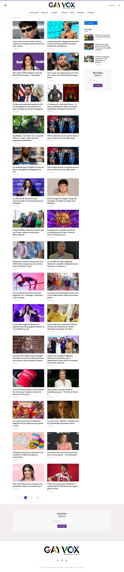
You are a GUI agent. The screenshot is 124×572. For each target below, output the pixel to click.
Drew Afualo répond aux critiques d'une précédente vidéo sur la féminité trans (28, 485)
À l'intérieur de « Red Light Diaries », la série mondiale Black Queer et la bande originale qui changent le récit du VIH (62, 106)
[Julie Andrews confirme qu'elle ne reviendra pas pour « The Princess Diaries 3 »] (63, 378)
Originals (81, 12)
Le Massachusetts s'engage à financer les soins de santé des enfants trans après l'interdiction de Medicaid (63, 43)
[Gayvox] (62, 5)
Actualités (34, 12)
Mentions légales (69, 567)
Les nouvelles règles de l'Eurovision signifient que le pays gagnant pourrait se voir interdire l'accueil (28, 326)
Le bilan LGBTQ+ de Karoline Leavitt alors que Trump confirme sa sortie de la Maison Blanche (28, 232)
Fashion (65, 12)
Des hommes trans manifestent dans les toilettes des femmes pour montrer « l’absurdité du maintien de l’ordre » (62, 326)
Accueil (14, 17)
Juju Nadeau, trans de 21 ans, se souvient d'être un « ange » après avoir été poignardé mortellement (28, 138)
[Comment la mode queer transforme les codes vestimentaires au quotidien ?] (89, 59)
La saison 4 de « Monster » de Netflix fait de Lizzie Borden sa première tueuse (63, 422)
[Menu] (5, 5)
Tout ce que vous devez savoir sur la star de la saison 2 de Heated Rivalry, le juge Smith (62, 75)
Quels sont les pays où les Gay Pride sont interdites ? (103, 36)
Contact (112, 5)
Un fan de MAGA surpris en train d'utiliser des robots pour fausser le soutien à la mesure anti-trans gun (28, 392)
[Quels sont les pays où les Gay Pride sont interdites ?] (89, 37)
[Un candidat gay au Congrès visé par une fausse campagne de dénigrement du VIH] (28, 156)
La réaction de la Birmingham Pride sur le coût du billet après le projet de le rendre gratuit (62, 295)
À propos (90, 12)
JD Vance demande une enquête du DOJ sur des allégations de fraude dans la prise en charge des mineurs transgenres (28, 106)
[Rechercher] (119, 5)
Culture (54, 12)
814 (38, 497)
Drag (72, 12)
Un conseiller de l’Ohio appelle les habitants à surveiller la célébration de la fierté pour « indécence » (62, 264)
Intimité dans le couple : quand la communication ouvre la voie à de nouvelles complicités (103, 47)
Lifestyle (44, 12)
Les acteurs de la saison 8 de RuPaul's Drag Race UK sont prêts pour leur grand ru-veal (28, 423)
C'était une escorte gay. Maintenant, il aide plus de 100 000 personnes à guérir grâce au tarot (62, 486)
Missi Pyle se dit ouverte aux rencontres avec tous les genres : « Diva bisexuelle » (62, 453)
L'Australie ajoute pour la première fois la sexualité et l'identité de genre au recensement (28, 454)
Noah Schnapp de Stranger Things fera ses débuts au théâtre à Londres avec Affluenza (62, 201)
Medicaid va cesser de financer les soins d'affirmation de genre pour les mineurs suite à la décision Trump (28, 264)
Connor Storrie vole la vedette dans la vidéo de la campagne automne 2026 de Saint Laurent (28, 43)
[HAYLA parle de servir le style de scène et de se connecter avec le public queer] (63, 124)
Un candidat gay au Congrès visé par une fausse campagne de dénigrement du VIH (28, 169)
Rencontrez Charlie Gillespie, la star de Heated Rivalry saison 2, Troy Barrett (27, 74)
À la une (88, 29)
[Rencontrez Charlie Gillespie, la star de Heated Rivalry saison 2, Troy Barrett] (28, 61)
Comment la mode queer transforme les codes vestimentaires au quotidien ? (102, 59)
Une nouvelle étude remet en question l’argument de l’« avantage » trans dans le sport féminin (28, 295)
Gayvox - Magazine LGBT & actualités (54, 567)
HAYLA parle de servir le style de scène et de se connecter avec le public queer (63, 137)
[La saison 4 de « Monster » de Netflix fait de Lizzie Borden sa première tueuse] (63, 410)
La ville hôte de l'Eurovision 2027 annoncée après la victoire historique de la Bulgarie (28, 201)
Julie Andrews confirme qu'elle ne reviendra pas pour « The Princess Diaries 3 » (62, 392)
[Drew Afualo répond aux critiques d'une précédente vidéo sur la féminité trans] (28, 473)
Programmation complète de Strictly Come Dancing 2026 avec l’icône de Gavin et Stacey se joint (61, 232)
